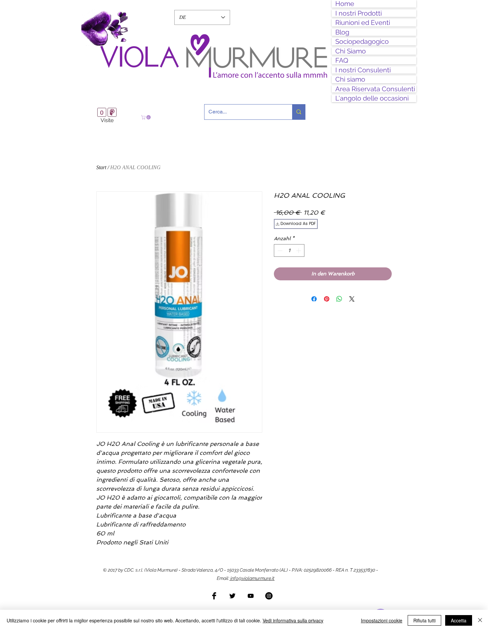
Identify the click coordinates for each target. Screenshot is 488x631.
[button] (146, 117)
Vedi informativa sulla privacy (293, 620)
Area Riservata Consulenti (375, 89)
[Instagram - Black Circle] (269, 595)
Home (344, 3)
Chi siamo (350, 79)
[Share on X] (352, 299)
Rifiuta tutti (424, 620)
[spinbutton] (289, 251)
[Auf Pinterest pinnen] (327, 299)
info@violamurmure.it (252, 578)
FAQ (341, 60)
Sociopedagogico (362, 41)
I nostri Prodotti (358, 13)
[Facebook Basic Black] (214, 595)
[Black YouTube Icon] (250, 595)
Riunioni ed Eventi (362, 22)
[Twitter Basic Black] (232, 595)
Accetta (458, 620)
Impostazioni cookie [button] (381, 620)
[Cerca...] (298, 112)
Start (101, 167)
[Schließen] (480, 620)
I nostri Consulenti (363, 70)
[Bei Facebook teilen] (314, 299)
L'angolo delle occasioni (372, 98)
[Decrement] (279, 251)
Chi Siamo (350, 51)
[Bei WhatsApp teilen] (339, 299)
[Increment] (299, 251)
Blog (342, 32)
